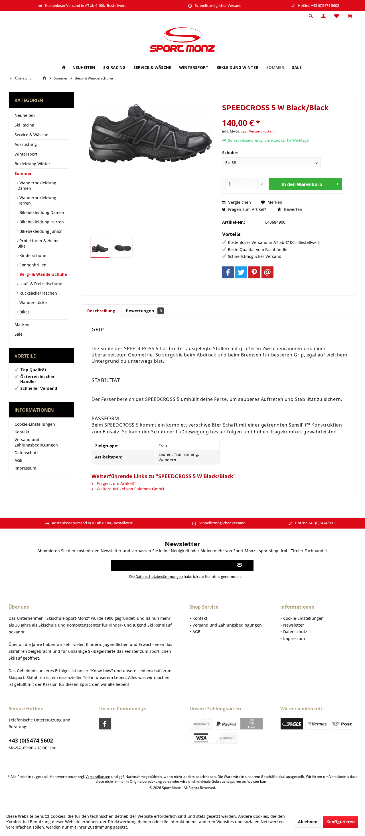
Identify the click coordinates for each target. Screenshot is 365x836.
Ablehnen (307, 821)
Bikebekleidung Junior (40, 231)
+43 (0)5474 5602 (31, 740)
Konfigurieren (341, 821)
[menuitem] (349, 16)
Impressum (25, 468)
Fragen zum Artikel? (246, 209)
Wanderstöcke (32, 302)
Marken (22, 324)
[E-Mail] (267, 272)
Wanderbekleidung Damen (36, 185)
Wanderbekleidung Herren (36, 200)
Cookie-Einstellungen (35, 424)
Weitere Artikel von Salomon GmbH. (130, 489)
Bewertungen (144, 310)
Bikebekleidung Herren (41, 222)
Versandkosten (98, 776)
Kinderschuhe (32, 255)
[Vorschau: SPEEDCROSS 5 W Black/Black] (100, 248)
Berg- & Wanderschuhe (42, 274)
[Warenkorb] (349, 16)
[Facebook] (228, 272)
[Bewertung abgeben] (283, 115)
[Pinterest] (254, 272)
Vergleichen (239, 202)
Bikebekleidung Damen (41, 212)
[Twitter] (241, 272)
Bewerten (292, 209)
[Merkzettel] (336, 16)
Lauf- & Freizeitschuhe (40, 283)
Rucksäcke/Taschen (37, 293)
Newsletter (293, 625)
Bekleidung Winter (32, 163)
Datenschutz (26, 452)
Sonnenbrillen (32, 265)
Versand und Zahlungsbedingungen (36, 442)
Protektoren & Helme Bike (38, 243)
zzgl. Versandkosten (257, 131)
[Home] (63, 68)
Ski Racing (24, 125)
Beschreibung (101, 310)
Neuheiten (25, 115)
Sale (19, 334)
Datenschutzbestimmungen (159, 576)
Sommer (23, 173)
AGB (19, 460)
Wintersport (26, 154)
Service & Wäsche (31, 134)
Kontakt (22, 432)
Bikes (24, 312)
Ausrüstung (26, 144)
